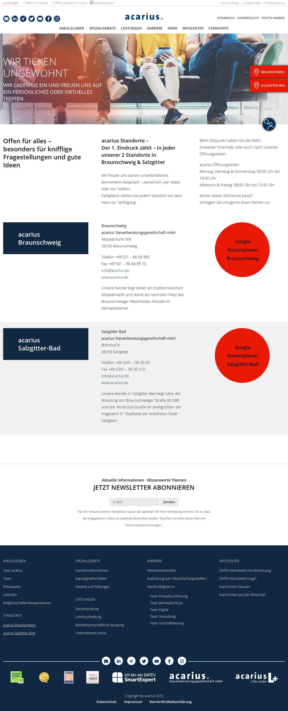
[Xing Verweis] (23, 19)
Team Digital (159, 609)
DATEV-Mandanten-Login (237, 578)
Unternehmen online (90, 633)
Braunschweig (230, 3)
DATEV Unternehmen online (70, 3)
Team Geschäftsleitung (167, 623)
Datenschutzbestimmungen (143, 525)
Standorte (219, 28)
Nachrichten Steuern (234, 586)
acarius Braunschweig (19, 625)
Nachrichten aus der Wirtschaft (242, 594)
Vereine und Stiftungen (92, 586)
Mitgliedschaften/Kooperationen (27, 603)
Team (7, 578)
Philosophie (12, 586)
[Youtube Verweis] (40, 19)
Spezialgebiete (102, 28)
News (172, 28)
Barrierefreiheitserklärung (170, 701)
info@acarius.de (275, 3)
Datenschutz (107, 701)
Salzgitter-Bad (252, 3)
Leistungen (131, 28)
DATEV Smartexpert (36, 3)
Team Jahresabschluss (166, 603)
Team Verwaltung (163, 616)
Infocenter (192, 28)
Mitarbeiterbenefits (161, 570)
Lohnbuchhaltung (88, 616)
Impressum (133, 701)
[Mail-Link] (6, 19)
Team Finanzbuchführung (169, 596)
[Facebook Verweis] (48, 19)
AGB (197, 518)
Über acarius (12, 570)
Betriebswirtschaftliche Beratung (99, 625)
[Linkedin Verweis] (15, 19)
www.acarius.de (114, 277)
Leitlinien (10, 594)
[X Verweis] (31, 19)
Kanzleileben (71, 28)
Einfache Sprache (103, 3)
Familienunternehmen (91, 570)
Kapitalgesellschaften (91, 578)
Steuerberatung (87, 608)
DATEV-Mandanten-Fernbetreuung (245, 570)
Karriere (155, 28)
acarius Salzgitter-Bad (19, 633)
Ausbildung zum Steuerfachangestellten (176, 578)
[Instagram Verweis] (57, 19)
